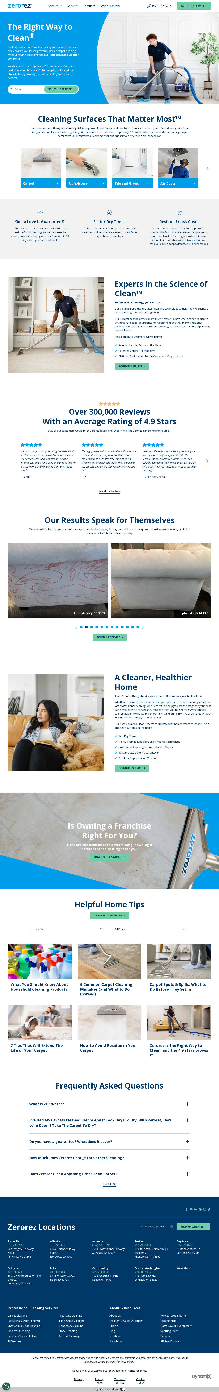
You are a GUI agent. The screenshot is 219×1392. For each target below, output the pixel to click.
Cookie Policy (140, 1381)
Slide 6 (107, 627)
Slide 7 (112, 627)
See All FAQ (109, 1184)
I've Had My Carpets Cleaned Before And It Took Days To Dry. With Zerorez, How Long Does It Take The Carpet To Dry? (100, 1123)
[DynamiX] (201, 1376)
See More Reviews (109, 491)
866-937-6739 (162, 6)
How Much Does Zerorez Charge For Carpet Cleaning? (76, 1157)
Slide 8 (117, 627)
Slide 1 (81, 627)
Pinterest (200, 1209)
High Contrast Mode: (15, 12)
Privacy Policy (99, 1381)
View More (183, 1268)
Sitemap (79, 1379)
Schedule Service (193, 6)
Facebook (186, 1209)
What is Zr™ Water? (46, 1103)
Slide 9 (122, 627)
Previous (11, 168)
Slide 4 (96, 627)
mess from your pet (159, 702)
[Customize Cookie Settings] (6, 1386)
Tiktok (209, 1209)
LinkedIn (195, 1209)
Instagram (204, 1209)
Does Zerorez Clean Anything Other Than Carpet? (73, 1173)
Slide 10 (127, 627)
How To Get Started (108, 857)
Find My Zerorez (192, 1226)
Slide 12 (137, 627)
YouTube (191, 1209)
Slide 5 (102, 627)
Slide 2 (86, 627)
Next (207, 168)
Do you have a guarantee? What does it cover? (70, 1141)
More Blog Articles (108, 915)
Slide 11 (132, 627)
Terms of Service (119, 1381)
